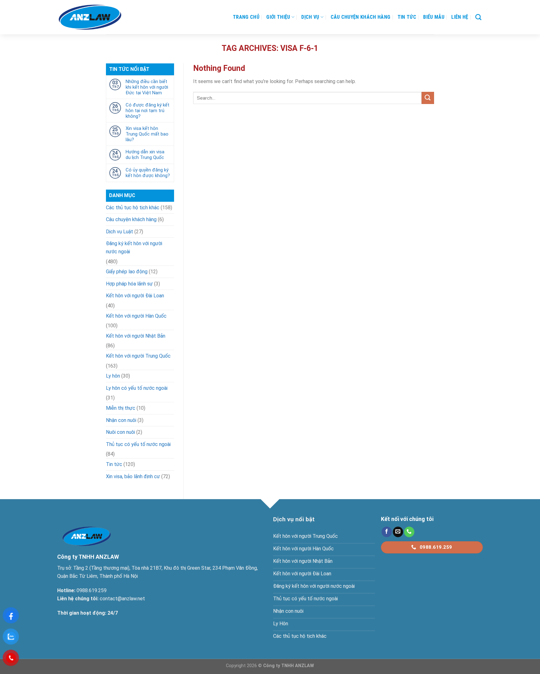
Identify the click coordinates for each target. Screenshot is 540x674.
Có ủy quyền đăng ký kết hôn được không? (148, 172)
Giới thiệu (278, 17)
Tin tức (407, 17)
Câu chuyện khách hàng (361, 17)
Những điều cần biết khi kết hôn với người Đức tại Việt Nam (147, 87)
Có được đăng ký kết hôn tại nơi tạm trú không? (147, 110)
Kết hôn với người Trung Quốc (138, 356)
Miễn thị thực (120, 408)
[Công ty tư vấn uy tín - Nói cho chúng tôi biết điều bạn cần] (90, 17)
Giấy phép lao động (127, 272)
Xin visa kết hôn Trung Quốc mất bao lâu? (147, 134)
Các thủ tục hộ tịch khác (132, 208)
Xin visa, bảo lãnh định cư (133, 476)
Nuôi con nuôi (120, 432)
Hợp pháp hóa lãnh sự (129, 284)
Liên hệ (459, 17)
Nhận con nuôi (121, 420)
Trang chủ (246, 17)
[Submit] (428, 98)
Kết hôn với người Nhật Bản (135, 336)
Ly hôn (113, 376)
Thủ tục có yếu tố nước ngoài (138, 444)
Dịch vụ (310, 17)
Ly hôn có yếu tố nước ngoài (137, 388)
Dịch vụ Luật (119, 232)
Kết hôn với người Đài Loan (135, 296)
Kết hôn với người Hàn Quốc (136, 316)
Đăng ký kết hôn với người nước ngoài (134, 247)
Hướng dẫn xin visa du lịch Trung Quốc (145, 154)
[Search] (478, 17)
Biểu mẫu (433, 17)
